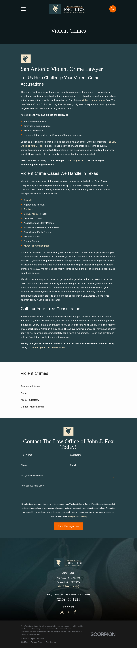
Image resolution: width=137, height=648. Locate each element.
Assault (28, 200)
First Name (26, 455)
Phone (24, 465)
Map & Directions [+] (68, 586)
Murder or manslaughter (36, 246)
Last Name (75, 455)
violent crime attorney (93, 100)
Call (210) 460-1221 (76, 160)
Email (73, 465)
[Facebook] (75, 612)
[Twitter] (68, 612)
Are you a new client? (32, 475)
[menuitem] (69, 386)
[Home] (67, 9)
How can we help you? (32, 486)
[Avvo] (62, 612)
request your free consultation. (48, 347)
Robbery (28, 209)
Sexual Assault (31, 214)
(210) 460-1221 (68, 599)
